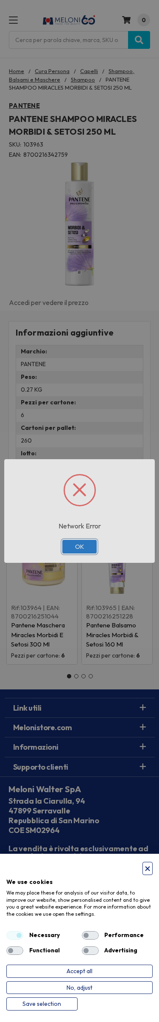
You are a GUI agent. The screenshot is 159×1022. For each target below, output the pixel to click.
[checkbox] (14, 935)
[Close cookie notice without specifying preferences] (147, 868)
